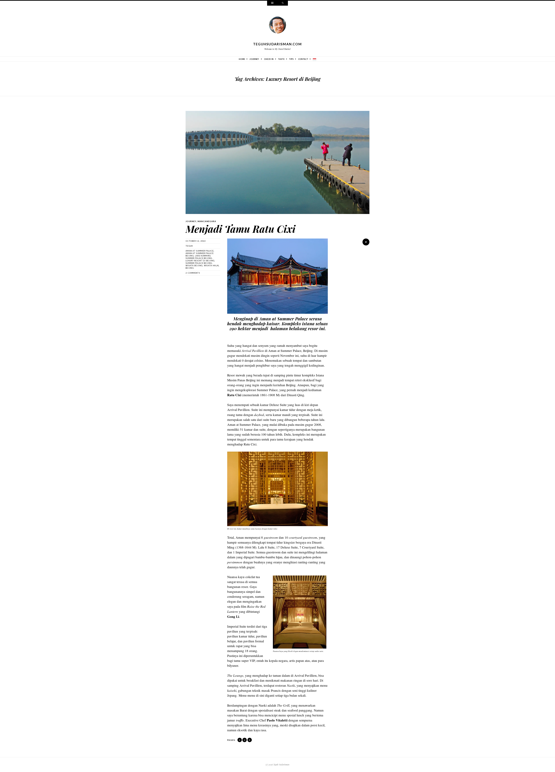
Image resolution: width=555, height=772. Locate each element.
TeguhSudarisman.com (277, 44)
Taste (281, 59)
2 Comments (193, 273)
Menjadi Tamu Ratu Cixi (240, 228)
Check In (269, 59)
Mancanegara (207, 221)
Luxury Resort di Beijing (200, 260)
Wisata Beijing (194, 265)
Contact (303, 59)
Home (242, 59)
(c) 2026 (269, 764)
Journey (254, 59)
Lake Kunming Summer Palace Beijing (199, 257)
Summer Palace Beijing (199, 263)
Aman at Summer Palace (200, 251)
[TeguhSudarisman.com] (277, 25)
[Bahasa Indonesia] (314, 59)
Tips (291, 59)
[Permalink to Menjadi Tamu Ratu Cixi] (277, 162)
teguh (189, 246)
